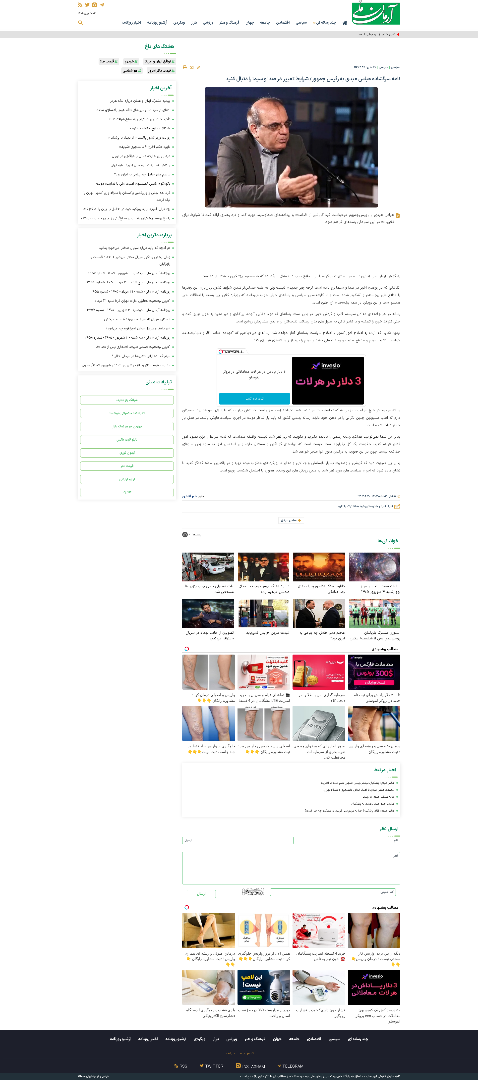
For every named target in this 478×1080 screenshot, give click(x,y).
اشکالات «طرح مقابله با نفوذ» (150, 128)
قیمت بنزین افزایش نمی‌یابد (267, 633)
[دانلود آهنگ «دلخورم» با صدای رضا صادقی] (319, 566)
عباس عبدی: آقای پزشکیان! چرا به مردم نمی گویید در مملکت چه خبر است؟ (349, 811)
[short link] (198, 67)
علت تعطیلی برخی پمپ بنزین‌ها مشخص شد (209, 589)
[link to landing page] (376, 12)
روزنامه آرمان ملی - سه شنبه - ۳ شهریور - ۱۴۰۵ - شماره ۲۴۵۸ (127, 337)
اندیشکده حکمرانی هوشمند (127, 413)
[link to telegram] (101, 4)
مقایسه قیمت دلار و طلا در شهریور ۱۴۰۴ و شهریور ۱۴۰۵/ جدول (126, 365)
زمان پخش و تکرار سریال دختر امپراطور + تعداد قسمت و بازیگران (130, 261)
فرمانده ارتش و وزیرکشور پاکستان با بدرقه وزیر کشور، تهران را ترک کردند (126, 196)
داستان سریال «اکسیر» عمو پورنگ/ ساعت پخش (137, 319)
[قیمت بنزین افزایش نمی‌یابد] (263, 613)
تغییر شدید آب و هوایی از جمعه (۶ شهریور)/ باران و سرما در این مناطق (351, 34)
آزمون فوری (127, 453)
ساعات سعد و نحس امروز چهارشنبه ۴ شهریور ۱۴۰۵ (380, 589)
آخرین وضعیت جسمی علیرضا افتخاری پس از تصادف (133, 347)
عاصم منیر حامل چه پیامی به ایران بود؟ (322, 635)
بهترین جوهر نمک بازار (127, 426)
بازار (194, 23)
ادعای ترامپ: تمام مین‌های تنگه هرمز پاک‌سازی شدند (133, 110)
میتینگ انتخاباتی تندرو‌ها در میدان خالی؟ (141, 356)
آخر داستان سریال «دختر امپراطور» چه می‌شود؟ (138, 328)
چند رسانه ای (358, 1039)
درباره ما (230, 1053)
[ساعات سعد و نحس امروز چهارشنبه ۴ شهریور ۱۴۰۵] (374, 566)
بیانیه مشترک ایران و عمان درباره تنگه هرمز (140, 100)
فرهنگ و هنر (229, 23)
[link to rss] (80, 4)
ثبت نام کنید (255, 398)
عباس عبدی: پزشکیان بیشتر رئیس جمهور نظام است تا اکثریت (357, 783)
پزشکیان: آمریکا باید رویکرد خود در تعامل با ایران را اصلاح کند (126, 209)
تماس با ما (246, 1053)
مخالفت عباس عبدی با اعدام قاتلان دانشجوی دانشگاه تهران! (358, 790)
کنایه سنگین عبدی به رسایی (378, 797)
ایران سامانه (85, 1076)
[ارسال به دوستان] (191, 67)
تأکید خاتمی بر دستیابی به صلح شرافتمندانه (139, 119)
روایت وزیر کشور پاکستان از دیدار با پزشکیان (139, 137)
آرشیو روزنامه (157, 23)
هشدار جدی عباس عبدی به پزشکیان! (372, 804)
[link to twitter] (87, 4)
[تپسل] (220, 351)
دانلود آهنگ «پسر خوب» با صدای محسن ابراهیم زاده (264, 589)
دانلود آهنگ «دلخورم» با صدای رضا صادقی (321, 589)
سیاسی (301, 23)
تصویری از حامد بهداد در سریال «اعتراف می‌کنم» (210, 635)
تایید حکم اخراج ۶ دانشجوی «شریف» (144, 147)
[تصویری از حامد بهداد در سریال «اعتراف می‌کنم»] (208, 613)
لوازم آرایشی (127, 479)
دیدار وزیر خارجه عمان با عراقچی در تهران (141, 156)
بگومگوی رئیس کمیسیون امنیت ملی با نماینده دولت (133, 183)
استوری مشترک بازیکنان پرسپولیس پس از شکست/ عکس (375, 635)
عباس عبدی (289, 520)
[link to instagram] (94, 4)
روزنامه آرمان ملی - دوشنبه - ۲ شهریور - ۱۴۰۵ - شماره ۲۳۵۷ (128, 310)
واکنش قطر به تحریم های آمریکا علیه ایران (140, 165)
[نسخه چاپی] (184, 67)
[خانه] (344, 22)
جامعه (265, 23)
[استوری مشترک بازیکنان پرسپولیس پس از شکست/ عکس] (374, 613)
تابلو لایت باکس (127, 439)
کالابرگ (127, 492)
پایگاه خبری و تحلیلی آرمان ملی (329, 1076)
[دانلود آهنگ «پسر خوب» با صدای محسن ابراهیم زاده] (263, 566)
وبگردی (179, 23)
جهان (249, 23)
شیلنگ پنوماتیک (127, 400)
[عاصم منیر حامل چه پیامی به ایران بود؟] (319, 613)
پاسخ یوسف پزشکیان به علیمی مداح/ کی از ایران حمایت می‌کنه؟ (125, 218)
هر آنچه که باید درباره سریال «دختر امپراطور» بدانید (134, 248)
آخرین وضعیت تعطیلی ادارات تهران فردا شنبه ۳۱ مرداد (132, 301)
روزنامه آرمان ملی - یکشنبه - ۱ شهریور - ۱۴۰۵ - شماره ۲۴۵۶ (129, 273)
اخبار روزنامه (131, 23)
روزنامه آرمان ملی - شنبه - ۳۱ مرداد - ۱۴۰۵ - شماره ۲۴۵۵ (130, 291)
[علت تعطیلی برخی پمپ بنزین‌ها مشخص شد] (208, 566)
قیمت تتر (127, 466)
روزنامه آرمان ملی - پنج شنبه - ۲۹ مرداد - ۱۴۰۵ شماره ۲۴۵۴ (128, 282)
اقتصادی (283, 23)
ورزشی (208, 23)
